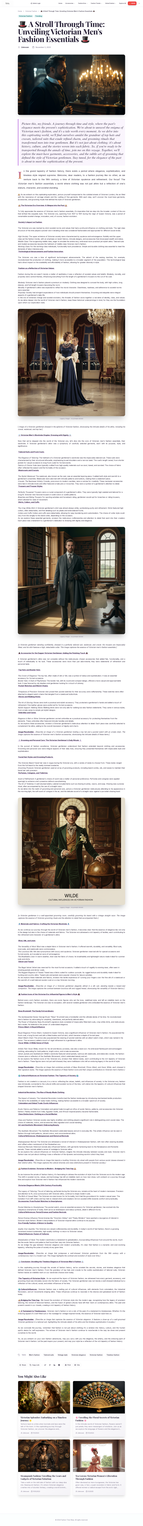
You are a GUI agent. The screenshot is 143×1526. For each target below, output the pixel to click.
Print (69, 1365)
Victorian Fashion (31, 11)
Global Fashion (109, 3)
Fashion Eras (82, 3)
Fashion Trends (95, 3)
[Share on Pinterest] (59, 1365)
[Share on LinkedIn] (54, 1365)
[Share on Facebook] (50, 1365)
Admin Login (36, 3)
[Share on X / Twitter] (45, 1365)
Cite (78, 1365)
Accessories (69, 3)
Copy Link (35, 1365)
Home (20, 11)
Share (24, 1365)
